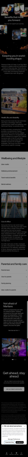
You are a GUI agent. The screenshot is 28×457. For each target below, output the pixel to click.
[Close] (25, 426)
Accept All (20, 442)
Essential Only (9, 442)
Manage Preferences (14, 439)
